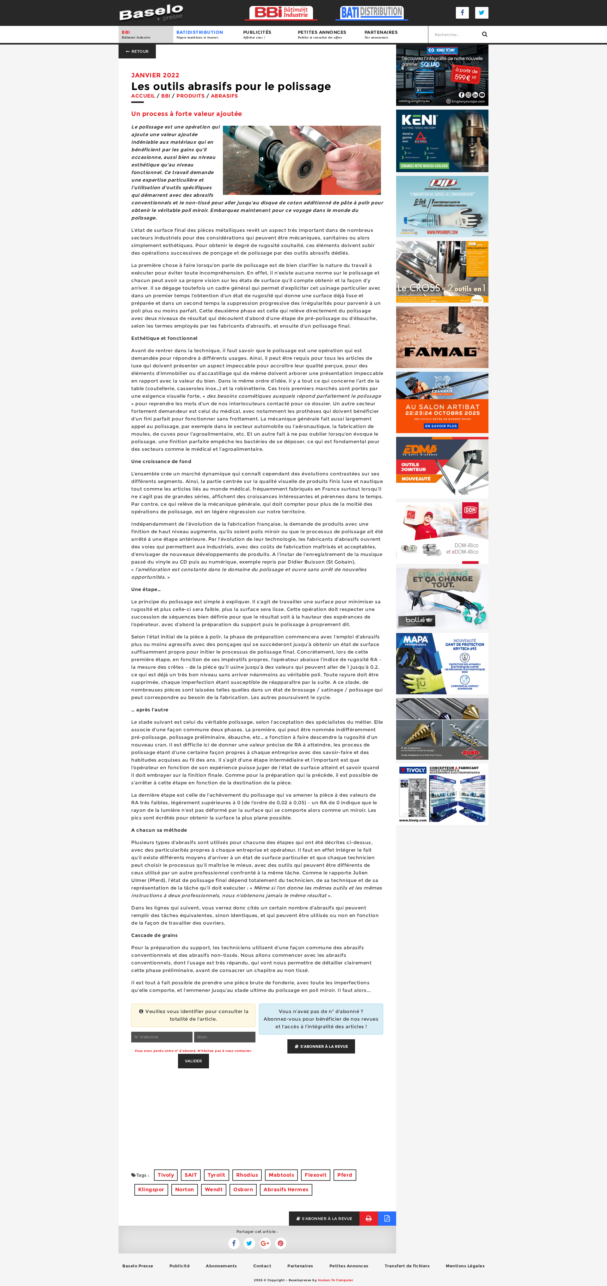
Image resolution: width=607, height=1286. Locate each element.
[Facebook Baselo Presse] (462, 13)
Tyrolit (216, 1175)
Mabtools (281, 1175)
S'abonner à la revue (323, 1046)
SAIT (191, 1175)
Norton (184, 1189)
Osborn (243, 1189)
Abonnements (221, 1265)
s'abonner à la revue (327, 1218)
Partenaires (381, 34)
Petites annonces (322, 34)
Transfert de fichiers (407, 1265)
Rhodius (247, 1175)
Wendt (214, 1189)
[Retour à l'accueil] (151, 12)
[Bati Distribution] (372, 13)
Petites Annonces (349, 1265)
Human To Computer (335, 1280)
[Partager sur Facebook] (249, 1243)
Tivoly (166, 1175)
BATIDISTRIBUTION (199, 34)
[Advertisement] (257, 1112)
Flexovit (316, 1175)
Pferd (345, 1175)
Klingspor (151, 1189)
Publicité (179, 1265)
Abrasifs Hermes (286, 1189)
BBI (136, 34)
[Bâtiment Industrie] (281, 13)
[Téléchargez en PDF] (387, 1218)
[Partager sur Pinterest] (280, 1243)
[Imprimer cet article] (368, 1218)
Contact (262, 1265)
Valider (193, 1061)
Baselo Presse (137, 1265)
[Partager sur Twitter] (234, 1243)
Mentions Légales (465, 1265)
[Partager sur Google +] (265, 1243)
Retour (139, 51)
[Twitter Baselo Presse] (481, 13)
